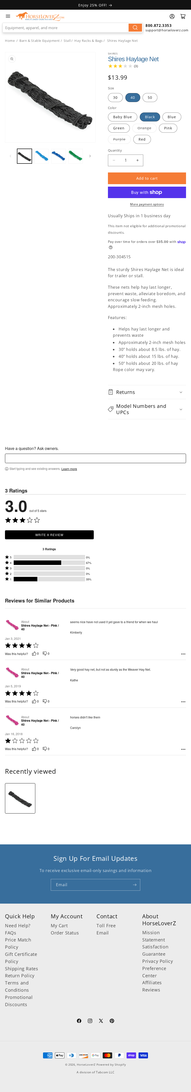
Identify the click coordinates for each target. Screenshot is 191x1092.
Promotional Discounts (19, 1000)
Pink (168, 128)
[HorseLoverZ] (40, 16)
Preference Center (154, 972)
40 (133, 97)
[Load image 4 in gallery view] (75, 156)
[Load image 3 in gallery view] (58, 156)
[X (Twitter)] (101, 1021)
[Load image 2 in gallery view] (41, 156)
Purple (119, 139)
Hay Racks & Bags (88, 40)
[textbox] (95, 458)
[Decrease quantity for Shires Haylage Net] (113, 160)
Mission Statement (153, 936)
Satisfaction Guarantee (155, 950)
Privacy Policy (157, 961)
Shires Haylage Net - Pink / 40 (40, 627)
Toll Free (106, 925)
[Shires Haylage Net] (20, 798)
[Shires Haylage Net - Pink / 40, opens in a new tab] (12, 625)
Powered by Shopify (111, 1064)
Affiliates (152, 982)
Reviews (151, 990)
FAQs (10, 933)
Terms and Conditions (17, 986)
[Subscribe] (134, 885)
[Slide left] (10, 156)
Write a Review (49, 535)
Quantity (115, 150)
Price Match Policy (18, 943)
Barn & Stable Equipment (39, 40)
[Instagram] (90, 1021)
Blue (172, 116)
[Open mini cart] (183, 16)
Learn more (69, 469)
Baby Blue (122, 116)
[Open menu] (7, 16)
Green (119, 128)
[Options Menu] (183, 654)
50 (150, 97)
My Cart (59, 925)
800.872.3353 (158, 25)
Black (150, 116)
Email (102, 933)
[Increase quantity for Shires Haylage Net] (137, 160)
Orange (144, 128)
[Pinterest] (111, 1021)
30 (115, 97)
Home (10, 40)
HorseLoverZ (86, 1064)
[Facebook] (79, 1021)
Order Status (65, 933)
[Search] (135, 28)
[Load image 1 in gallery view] (24, 156)
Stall (67, 40)
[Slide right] (90, 156)
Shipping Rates (21, 969)
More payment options (147, 204)
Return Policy (20, 976)
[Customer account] (172, 16)
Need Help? (18, 925)
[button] (147, 392)
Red (142, 139)
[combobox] (72, 28)
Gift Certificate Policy (21, 957)
